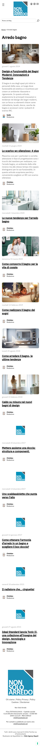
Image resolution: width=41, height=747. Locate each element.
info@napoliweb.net (20, 724)
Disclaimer (25, 702)
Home (3, 30)
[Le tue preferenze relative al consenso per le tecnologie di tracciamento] (37, 743)
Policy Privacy (22, 699)
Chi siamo (10, 699)
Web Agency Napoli (31, 736)
